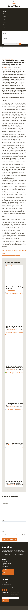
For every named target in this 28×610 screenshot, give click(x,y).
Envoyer (5, 600)
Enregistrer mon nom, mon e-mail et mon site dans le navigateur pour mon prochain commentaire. (14, 535)
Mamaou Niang (5, 67)
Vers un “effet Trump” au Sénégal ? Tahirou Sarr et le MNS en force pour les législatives (14, 250)
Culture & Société (6, 35)
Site (3, 531)
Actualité (5, 11)
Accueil (4, 10)
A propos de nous (7, 563)
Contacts (5, 28)
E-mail (4, 526)
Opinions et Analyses (6, 39)
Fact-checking (4, 18)
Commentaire (5, 503)
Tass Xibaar (14, 6)
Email (3, 595)
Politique (12, 59)
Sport (4, 27)
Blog (4, 564)
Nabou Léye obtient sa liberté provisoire (11, 254)
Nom (3, 520)
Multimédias (5, 21)
